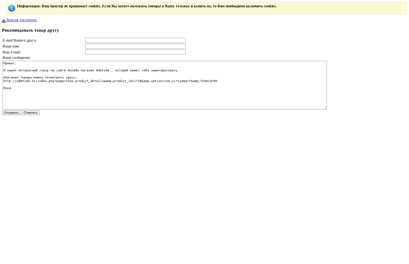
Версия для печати (21, 20)
